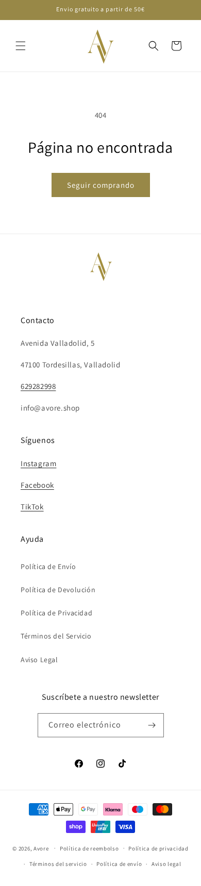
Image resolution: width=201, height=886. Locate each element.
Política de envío (119, 863)
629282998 (38, 386)
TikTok (32, 506)
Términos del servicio (58, 863)
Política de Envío (48, 566)
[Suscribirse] (152, 725)
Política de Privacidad (56, 612)
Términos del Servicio (56, 636)
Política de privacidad (158, 848)
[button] (20, 45)
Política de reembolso (89, 848)
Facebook (37, 485)
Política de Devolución (58, 589)
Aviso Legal (39, 659)
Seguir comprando (101, 185)
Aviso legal (166, 863)
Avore (41, 848)
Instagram (38, 463)
